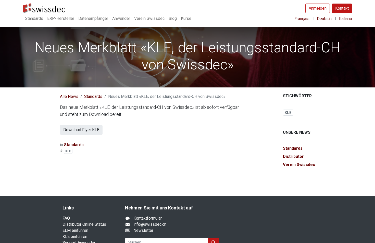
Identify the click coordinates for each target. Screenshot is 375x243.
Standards (93, 96)
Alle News (69, 96)
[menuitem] (34, 18)
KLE (68, 151)
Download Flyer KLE (81, 129)
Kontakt (342, 8)
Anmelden (318, 8)
